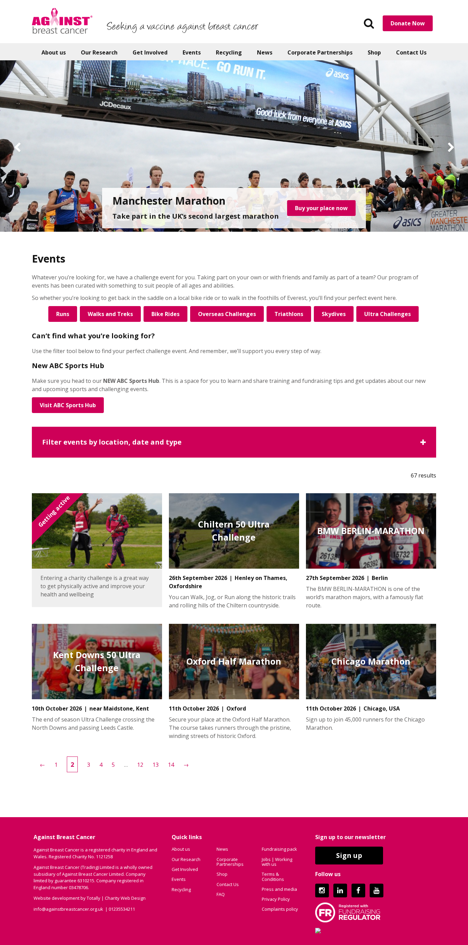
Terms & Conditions (273, 876)
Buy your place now (321, 208)
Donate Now (408, 23)
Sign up (349, 855)
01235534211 (122, 909)
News (264, 52)
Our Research (99, 52)
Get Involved (150, 52)
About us (53, 52)
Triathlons (288, 314)
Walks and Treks (110, 314)
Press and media (279, 889)
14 (171, 764)
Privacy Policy (276, 899)
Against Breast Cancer (62, 20)
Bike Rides (165, 314)
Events (192, 52)
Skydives (334, 314)
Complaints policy (280, 909)
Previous (17, 148)
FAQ (221, 894)
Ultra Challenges (387, 314)
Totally (93, 898)
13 (155, 764)
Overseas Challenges (227, 314)
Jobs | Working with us (277, 861)
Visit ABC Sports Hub (68, 405)
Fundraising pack (279, 849)
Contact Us (411, 52)
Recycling (229, 52)
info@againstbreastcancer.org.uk (68, 909)
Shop (374, 52)
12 (140, 764)
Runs (62, 314)
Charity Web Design (125, 898)
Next (450, 148)
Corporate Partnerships (320, 52)
